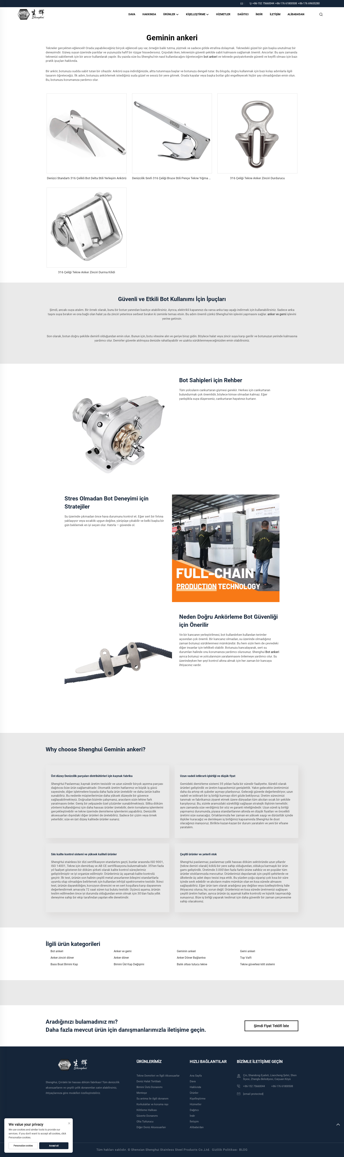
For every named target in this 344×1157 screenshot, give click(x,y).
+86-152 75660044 (263, 3)
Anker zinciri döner (62, 957)
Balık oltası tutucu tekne (192, 964)
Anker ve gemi (123, 951)
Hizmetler (223, 14)
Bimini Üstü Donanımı (150, 1087)
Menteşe (142, 1092)
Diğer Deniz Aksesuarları (151, 1127)
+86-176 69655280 (309, 3)
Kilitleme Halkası (147, 1110)
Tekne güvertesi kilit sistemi (257, 964)
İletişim (275, 14)
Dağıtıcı (243, 14)
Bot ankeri (57, 951)
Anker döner (121, 957)
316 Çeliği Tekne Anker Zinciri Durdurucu (257, 178)
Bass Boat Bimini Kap (64, 964)
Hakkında (149, 14)
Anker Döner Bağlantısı (191, 957)
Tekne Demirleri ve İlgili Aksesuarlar (158, 1075)
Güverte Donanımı (147, 1115)
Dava (131, 14)
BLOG (243, 1149)
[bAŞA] (338, 1126)
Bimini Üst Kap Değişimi (129, 964)
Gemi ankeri (247, 951)
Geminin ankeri (186, 951)
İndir (259, 14)
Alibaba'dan (296, 14)
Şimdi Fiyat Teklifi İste (271, 1026)
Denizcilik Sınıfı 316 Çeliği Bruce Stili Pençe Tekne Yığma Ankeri (174, 178)
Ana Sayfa (196, 1075)
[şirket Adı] (30, 14)
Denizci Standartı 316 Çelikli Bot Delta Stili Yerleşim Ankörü (86, 178)
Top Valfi (246, 957)
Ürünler (169, 14)
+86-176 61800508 (286, 3)
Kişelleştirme (196, 14)
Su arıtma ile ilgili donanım (152, 1098)
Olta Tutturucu (145, 1121)
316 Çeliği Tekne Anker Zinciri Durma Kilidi (86, 272)
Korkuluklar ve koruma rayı (152, 1104)
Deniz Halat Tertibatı (149, 1081)
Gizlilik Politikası (224, 1149)
